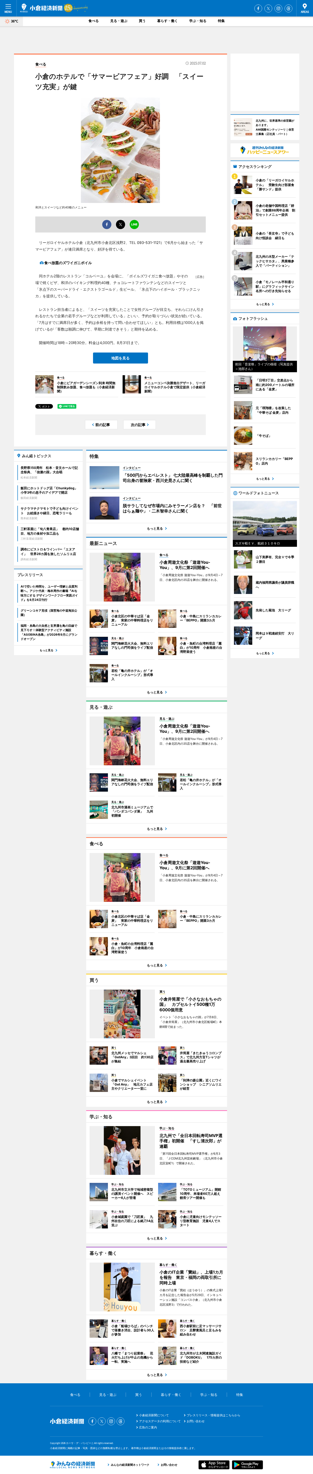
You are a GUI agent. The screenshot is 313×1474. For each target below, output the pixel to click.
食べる (93, 21)
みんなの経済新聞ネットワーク (72, 1464)
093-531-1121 (148, 242)
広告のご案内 (148, 1427)
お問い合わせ (196, 1421)
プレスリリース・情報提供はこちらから (213, 1415)
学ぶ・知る (197, 21)
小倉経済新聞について (154, 1415)
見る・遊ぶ (118, 21)
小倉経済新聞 (41, 8)
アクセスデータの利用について (160, 1421)
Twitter (268, 8)
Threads (288, 8)
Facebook (258, 8)
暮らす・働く (167, 21)
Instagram (278, 8)
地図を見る (120, 358)
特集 (221, 21)
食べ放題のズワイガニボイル (68, 262)
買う (142, 21)
